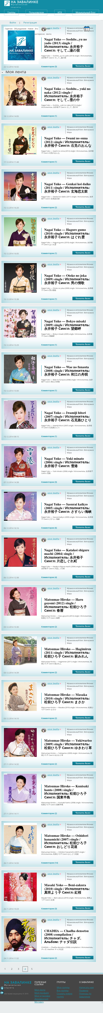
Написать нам (86, 987)
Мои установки (42, 995)
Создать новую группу (64, 995)
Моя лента (48, 28)
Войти (13, 22)
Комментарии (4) (49, 577)
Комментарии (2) (49, 207)
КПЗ (60, 12)
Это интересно (40, 28)
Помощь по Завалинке (85, 995)
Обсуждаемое (20, 28)
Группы (11, 12)
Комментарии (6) (49, 528)
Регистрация (30, 22)
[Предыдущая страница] (2, 993)
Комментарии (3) (49, 66)
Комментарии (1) (49, 116)
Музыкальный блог (86, 12)
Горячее (9, 28)
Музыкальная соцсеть (24, 3)
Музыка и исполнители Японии (80, 77)
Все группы (63, 990)
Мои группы (63, 987)
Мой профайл (41, 992)
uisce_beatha (53, 77)
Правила (83, 990)
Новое (30, 28)
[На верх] (2, 988)
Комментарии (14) (49, 862)
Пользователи (36, 12)
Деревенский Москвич (41, 1001)
